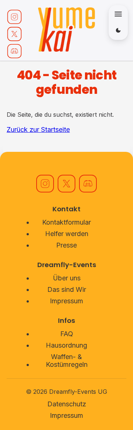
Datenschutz (66, 404)
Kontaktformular (66, 222)
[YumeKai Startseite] (66, 30)
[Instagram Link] (14, 16)
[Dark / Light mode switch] (118, 30)
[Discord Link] (14, 50)
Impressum (66, 301)
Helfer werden (66, 234)
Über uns (67, 278)
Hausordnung (66, 345)
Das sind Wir (66, 289)
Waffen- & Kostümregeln (67, 360)
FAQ (66, 334)
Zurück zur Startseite (38, 129)
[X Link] (14, 33)
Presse (66, 245)
